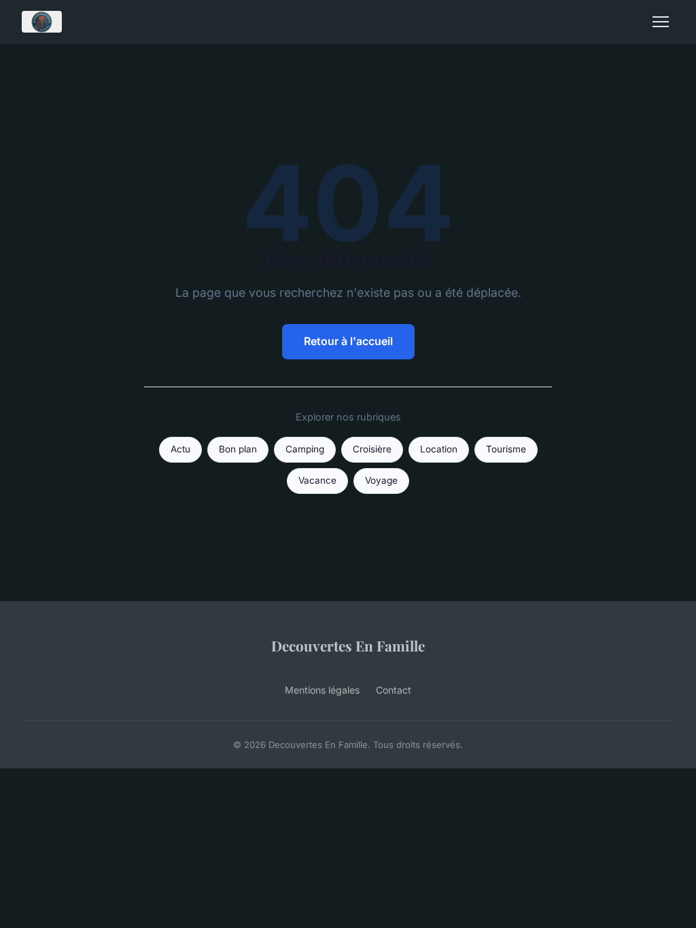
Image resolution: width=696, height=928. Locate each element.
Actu (180, 449)
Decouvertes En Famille (348, 645)
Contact (393, 690)
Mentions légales (322, 690)
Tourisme (506, 449)
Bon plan (238, 449)
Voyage (381, 480)
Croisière (372, 449)
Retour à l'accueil (348, 341)
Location (438, 449)
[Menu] (660, 22)
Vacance (317, 480)
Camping (304, 449)
